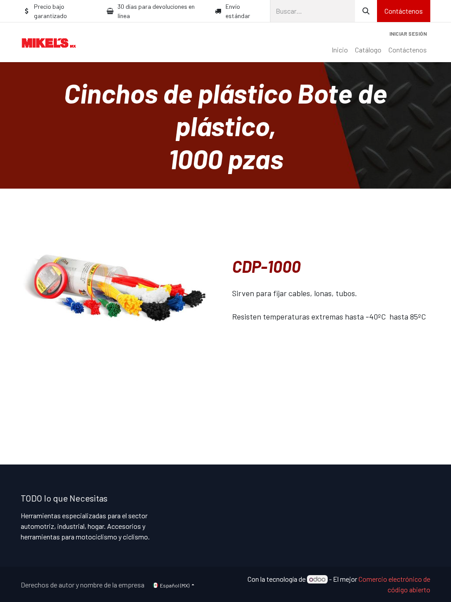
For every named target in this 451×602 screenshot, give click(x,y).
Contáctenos (403, 11)
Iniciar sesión (408, 33)
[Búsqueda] (366, 11)
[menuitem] (339, 50)
